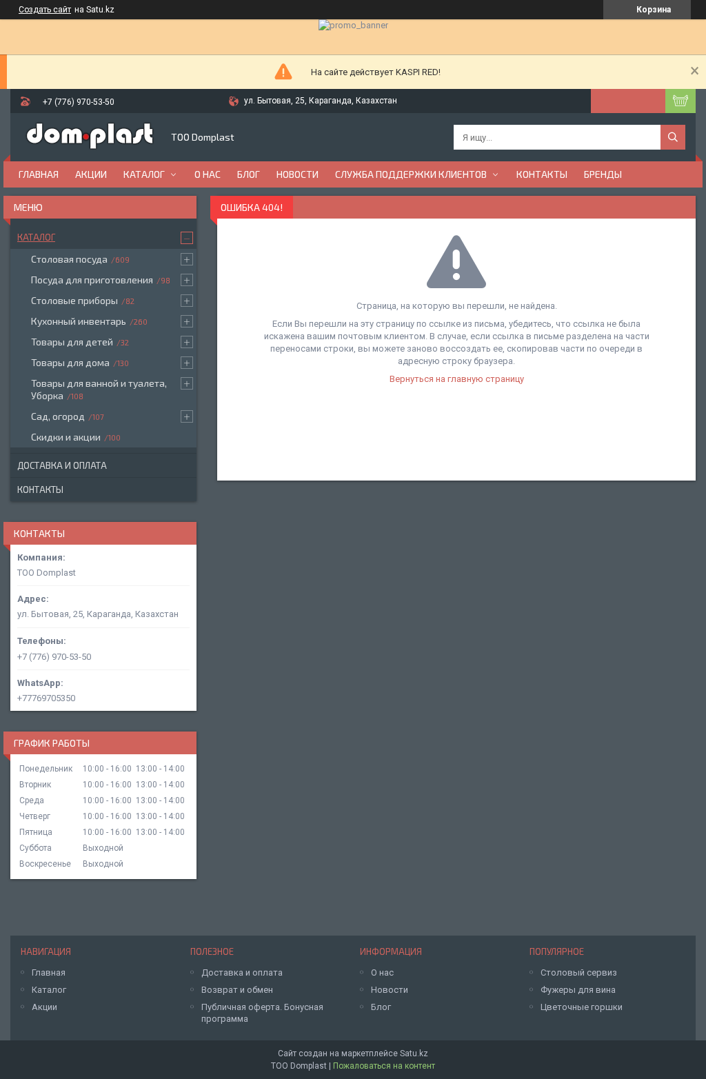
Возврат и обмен (237, 990)
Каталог (144, 174)
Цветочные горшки (582, 1007)
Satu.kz (414, 1053)
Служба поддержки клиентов (411, 174)
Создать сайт (45, 9)
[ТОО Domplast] (90, 137)
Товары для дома (70, 362)
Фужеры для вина (578, 990)
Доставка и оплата (62, 465)
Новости (297, 174)
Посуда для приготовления (92, 279)
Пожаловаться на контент (384, 1066)
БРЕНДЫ (603, 174)
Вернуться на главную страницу (457, 379)
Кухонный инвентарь (78, 321)
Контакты (541, 174)
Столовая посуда (69, 259)
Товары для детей (72, 341)
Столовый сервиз (579, 972)
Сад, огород (58, 416)
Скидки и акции (66, 437)
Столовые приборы (74, 300)
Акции (91, 174)
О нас (207, 174)
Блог (248, 174)
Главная (39, 174)
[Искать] (672, 137)
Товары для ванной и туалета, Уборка (99, 389)
